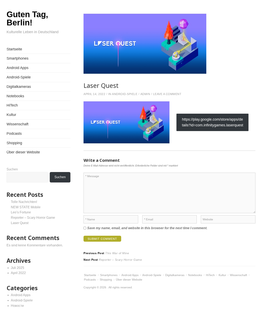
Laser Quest (19, 223)
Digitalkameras (19, 87)
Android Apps (17, 68)
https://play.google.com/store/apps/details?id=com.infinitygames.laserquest (212, 122)
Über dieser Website (23, 152)
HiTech (12, 105)
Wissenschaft (17, 124)
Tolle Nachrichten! (24, 202)
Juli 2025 (17, 268)
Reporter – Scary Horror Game (33, 217)
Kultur (11, 115)
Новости (17, 305)
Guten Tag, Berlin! (27, 18)
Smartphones (17, 58)
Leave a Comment (167, 94)
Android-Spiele (19, 77)
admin (145, 94)
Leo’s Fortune (21, 212)
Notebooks (15, 96)
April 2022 (18, 273)
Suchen (12, 169)
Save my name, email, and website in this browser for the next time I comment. (147, 228)
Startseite (14, 49)
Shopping (14, 143)
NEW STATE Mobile (26, 207)
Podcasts (14, 133)
